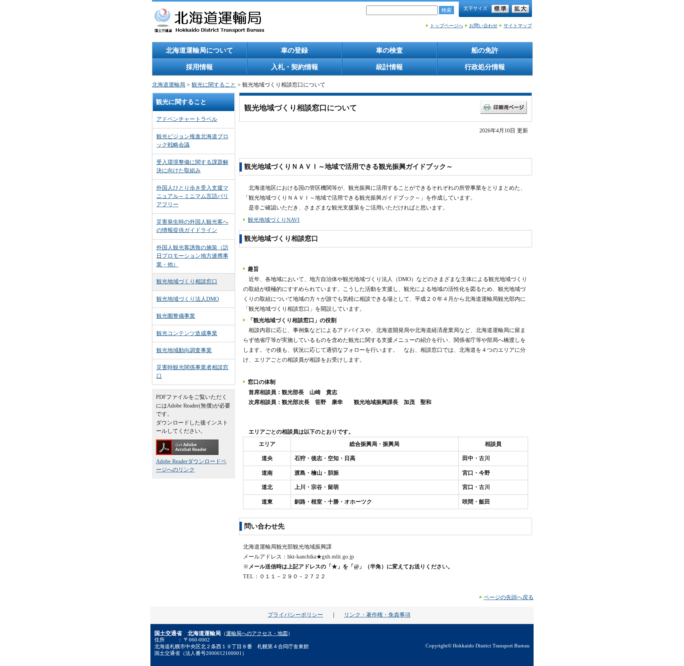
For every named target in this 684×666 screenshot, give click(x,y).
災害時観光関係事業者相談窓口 (192, 371)
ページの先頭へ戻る (509, 597)
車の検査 (389, 50)
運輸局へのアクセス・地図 (257, 633)
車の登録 (294, 50)
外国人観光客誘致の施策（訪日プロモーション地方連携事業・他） (192, 256)
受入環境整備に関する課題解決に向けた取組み (192, 166)
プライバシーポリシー (295, 614)
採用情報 (199, 67)
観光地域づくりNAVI (274, 220)
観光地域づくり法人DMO (187, 299)
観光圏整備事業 (175, 316)
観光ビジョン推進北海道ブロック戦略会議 (192, 140)
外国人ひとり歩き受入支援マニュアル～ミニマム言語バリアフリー (192, 196)
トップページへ (446, 25)
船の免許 (484, 50)
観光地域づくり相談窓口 (186, 281)
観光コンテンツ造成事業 (186, 333)
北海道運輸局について (199, 50)
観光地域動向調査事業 (184, 350)
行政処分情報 (485, 67)
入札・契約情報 (294, 67)
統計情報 (389, 67)
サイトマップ (518, 25)
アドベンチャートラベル (186, 119)
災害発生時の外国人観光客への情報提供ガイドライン (192, 226)
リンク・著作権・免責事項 (377, 614)
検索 (446, 10)
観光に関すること (214, 84)
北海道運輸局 (168, 84)
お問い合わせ (483, 25)
